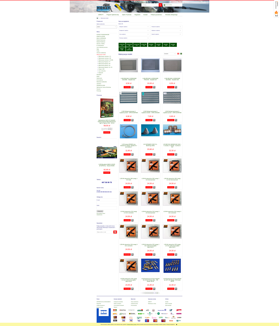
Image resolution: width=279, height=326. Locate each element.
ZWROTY (150, 301)
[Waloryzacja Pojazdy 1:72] (151, 44)
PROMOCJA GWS (101, 85)
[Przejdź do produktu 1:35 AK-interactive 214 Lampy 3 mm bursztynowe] (150, 201)
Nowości (98, 89)
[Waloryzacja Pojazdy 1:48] (158, 44)
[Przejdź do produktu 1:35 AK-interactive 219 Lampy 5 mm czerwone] (128, 233)
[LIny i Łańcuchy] (129, 49)
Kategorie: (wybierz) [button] (123, 26)
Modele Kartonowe (101, 40)
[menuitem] (101, 15)
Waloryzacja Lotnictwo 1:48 (104, 58)
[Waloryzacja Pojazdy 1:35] (166, 44)
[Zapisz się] (115, 232)
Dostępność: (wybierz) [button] (123, 30)
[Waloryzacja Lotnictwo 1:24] (143, 44)
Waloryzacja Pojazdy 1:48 (104, 63)
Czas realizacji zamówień (119, 305)
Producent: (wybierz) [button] (156, 26)
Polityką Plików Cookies (132, 324)
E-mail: (98, 200)
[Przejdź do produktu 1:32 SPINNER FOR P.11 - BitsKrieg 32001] (150, 133)
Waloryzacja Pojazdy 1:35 (104, 65)
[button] (132, 87)
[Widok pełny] (181, 54)
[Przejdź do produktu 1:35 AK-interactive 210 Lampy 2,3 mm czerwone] (128, 201)
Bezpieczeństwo (100, 307)
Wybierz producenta (101, 24)
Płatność (115, 307)
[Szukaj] (160, 5)
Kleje (98, 49)
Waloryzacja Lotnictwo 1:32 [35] (105, 60)
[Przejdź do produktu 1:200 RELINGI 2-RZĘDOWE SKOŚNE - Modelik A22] (128, 67)
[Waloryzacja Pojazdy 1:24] (173, 44)
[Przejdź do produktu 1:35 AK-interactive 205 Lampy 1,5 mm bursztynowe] (172, 168)
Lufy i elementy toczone (102, 47)
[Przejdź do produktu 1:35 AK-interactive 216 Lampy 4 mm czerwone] (172, 201)
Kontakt (166, 301)
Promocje (99, 90)
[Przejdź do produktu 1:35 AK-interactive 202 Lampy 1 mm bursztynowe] (150, 168)
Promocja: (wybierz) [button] (123, 38)
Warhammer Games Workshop (104, 87)
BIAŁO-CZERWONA (101, 38)
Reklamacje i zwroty (152, 303)
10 (157, 293)
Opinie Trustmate (168, 303)
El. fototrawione (100, 45)
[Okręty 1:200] (122, 49)
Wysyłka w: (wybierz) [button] (156, 30)
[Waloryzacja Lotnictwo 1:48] (129, 44)
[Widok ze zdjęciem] (178, 54)
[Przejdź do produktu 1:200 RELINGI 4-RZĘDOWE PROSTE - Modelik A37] (150, 67)
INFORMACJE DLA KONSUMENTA (104, 301)
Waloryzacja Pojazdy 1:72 (104, 61)
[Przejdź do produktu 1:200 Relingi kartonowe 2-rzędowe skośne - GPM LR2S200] (150, 100)
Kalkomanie (99, 78)
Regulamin (99, 303)
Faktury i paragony (117, 303)
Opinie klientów (168, 305)
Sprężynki (100, 72)
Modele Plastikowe (101, 41)
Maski (98, 76)
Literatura (99, 83)
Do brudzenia (100, 80)
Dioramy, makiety (101, 43)
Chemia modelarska (101, 52)
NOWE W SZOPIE (101, 36)
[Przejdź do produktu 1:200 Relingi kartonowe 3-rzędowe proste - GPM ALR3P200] (172, 100)
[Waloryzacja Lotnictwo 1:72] (122, 44)
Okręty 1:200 (101, 69)
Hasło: (98, 205)
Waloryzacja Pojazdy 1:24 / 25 (105, 67)
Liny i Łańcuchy (102, 70)
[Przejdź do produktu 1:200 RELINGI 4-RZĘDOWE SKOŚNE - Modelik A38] (172, 67)
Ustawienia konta (134, 303)
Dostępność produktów (118, 301)
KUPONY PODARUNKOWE (103, 34)
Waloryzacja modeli (101, 54)
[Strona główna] (105, 7)
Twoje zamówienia (134, 301)
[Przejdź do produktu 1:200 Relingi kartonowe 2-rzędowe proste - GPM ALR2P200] (128, 100)
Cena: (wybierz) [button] (122, 34)
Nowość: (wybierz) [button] (155, 34)
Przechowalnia (134, 305)
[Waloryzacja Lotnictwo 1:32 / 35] (136, 44)
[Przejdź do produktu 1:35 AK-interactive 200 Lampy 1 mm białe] (128, 168)
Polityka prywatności (101, 305)
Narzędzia (99, 74)
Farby (98, 50)
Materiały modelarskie (102, 81)
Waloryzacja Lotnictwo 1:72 (104, 56)
